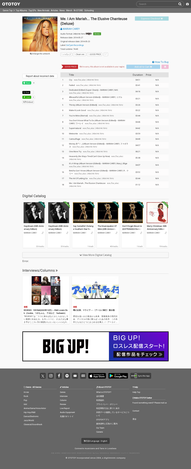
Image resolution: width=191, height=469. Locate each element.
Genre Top (8, 10)
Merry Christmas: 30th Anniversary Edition (157, 227)
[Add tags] (106, 54)
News (62, 10)
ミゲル (119, 97)
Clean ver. (80, 54)
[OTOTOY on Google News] (83, 376)
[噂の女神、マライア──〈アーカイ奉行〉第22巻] (95, 290)
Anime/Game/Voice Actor (35, 408)
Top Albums (21, 10)
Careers (99, 432)
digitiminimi (110, 458)
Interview (64, 396)
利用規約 (100, 400)
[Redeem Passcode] (187, 4)
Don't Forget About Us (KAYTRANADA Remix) (132, 227)
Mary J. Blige (122, 163)
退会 (134, 419)
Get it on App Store (97, 376)
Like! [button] (28, 97)
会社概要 (100, 396)
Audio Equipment (67, 412)
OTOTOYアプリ (102, 420)
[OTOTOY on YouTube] (75, 376)
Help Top (136, 392)
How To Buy (161, 62)
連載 (26, 307)
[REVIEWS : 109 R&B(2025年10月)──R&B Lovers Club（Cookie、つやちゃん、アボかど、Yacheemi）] (46, 290)
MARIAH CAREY (71, 28)
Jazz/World (29, 420)
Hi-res (97, 33)
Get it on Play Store (118, 376)
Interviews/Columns (39, 270)
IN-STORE (78, 10)
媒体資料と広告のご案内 (107, 424)
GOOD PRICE (95, 54)
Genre (28, 387)
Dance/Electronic (31, 416)
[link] (152, 19)
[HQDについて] (89, 33)
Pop (25, 400)
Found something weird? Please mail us (150, 403)
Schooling (89, 10)
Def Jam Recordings (75, 45)
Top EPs (32, 10)
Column (63, 400)
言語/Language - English (96, 441)
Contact (136, 411)
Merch (69, 10)
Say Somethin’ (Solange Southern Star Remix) (83, 229)
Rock (26, 396)
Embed (29, 102)
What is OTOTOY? (103, 392)
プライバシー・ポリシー (107, 404)
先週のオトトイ (67, 416)
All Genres (37, 387)
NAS (116, 90)
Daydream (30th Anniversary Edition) (34, 227)
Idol (25, 404)
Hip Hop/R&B (29, 412)
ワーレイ (79, 123)
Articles (54, 10)
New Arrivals (43, 10)
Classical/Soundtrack (33, 424)
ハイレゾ (67, 54)
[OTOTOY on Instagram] (51, 376)
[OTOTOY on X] (43, 376)
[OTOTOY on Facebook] (59, 376)
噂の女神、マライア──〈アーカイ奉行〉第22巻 (94, 310)
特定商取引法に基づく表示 (108, 408)
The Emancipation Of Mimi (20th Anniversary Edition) (107, 229)
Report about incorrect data (40, 76)
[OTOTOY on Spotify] (67, 376)
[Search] (181, 4)
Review (63, 404)
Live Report (65, 408)
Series (62, 392)
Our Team (100, 428)
